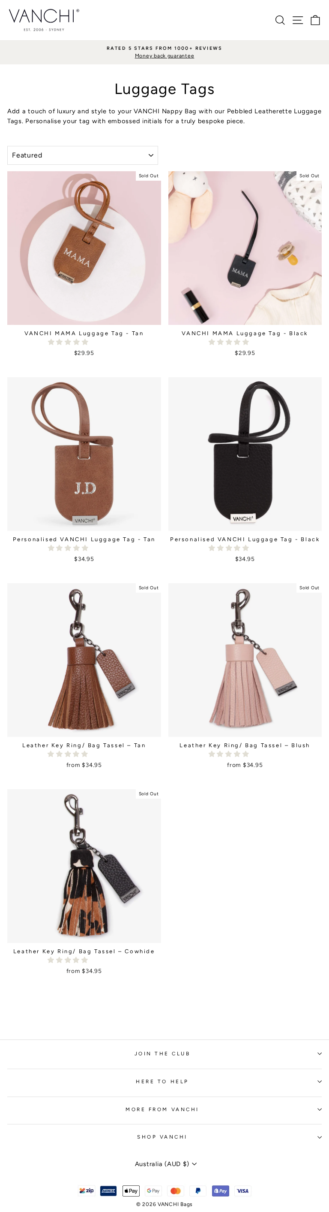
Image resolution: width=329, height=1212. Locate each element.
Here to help (162, 1082)
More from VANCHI (162, 1109)
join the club (163, 1054)
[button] (69, 342)
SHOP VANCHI (162, 1137)
